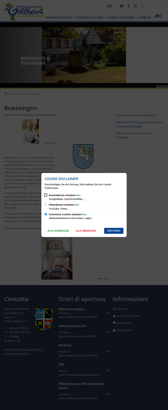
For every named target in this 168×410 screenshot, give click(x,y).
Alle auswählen (58, 230)
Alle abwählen (86, 230)
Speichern (113, 230)
